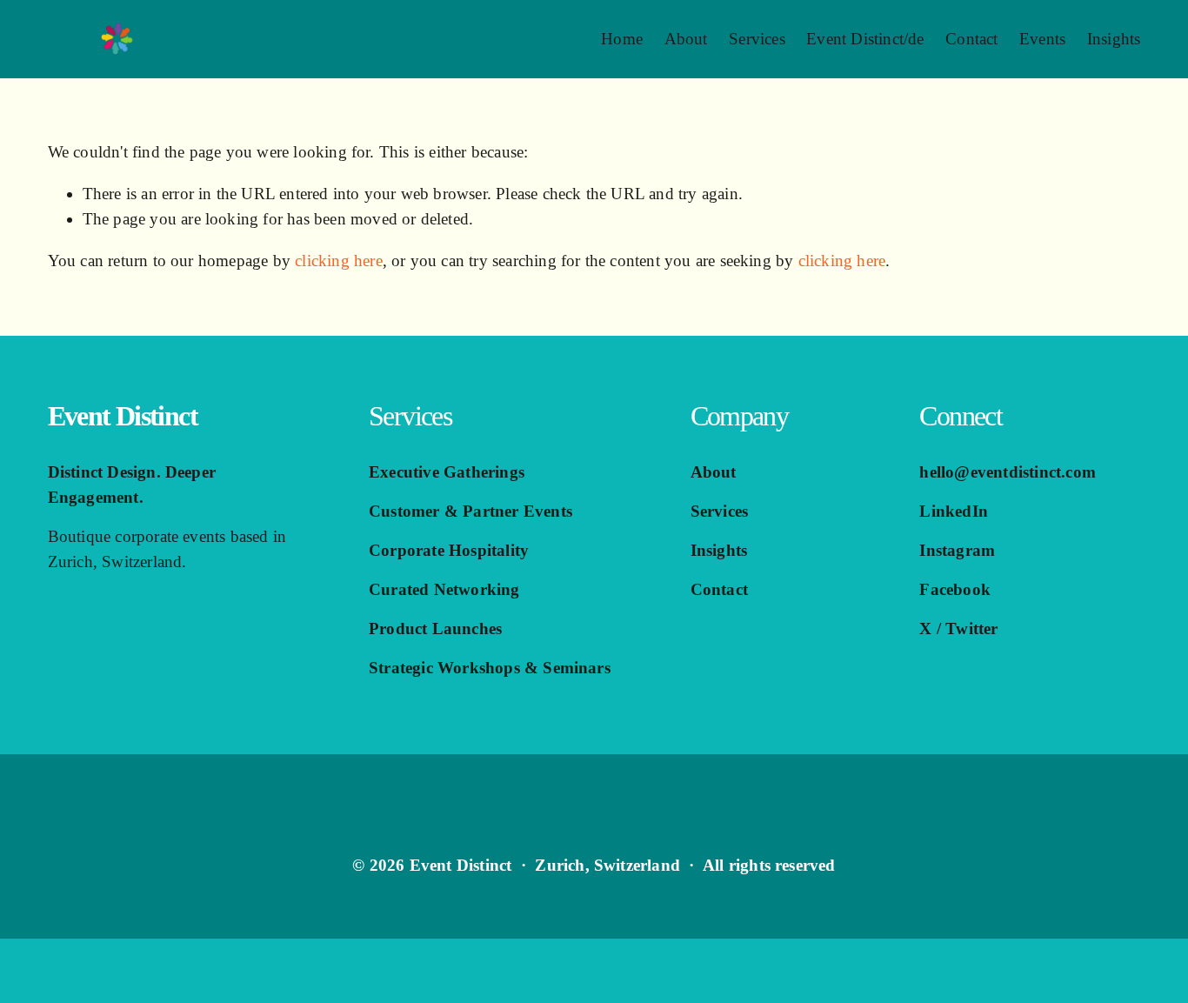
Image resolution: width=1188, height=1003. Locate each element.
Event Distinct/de (865, 39)
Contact (971, 39)
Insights (1114, 39)
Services (757, 39)
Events (1042, 39)
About (686, 39)
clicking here (339, 260)
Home (622, 39)
